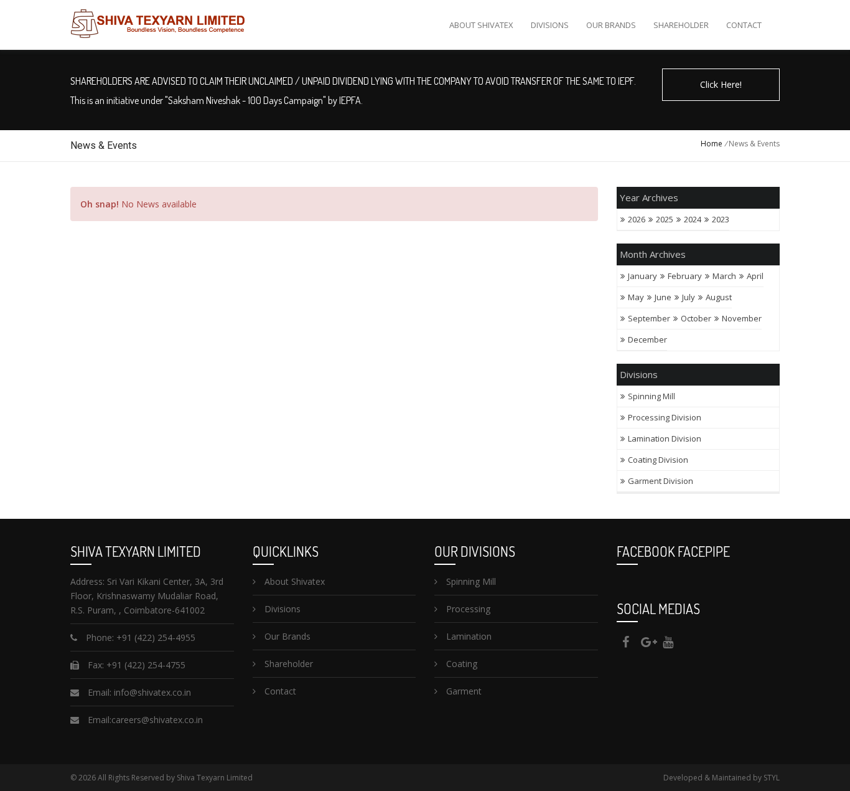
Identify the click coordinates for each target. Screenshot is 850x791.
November (742, 318)
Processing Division (664, 417)
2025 (664, 219)
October (696, 318)
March (724, 276)
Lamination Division (664, 438)
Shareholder (681, 25)
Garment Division (660, 480)
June (663, 297)
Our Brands (611, 25)
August (719, 297)
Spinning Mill (652, 396)
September (649, 318)
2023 (720, 219)
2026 (636, 219)
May (636, 297)
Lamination (468, 636)
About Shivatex (481, 25)
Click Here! (721, 84)
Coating (460, 664)
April (755, 276)
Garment (463, 691)
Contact (744, 25)
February (685, 276)
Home (711, 143)
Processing (467, 609)
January (642, 276)
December (647, 339)
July (688, 297)
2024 (692, 219)
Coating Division (658, 459)
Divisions (550, 25)
